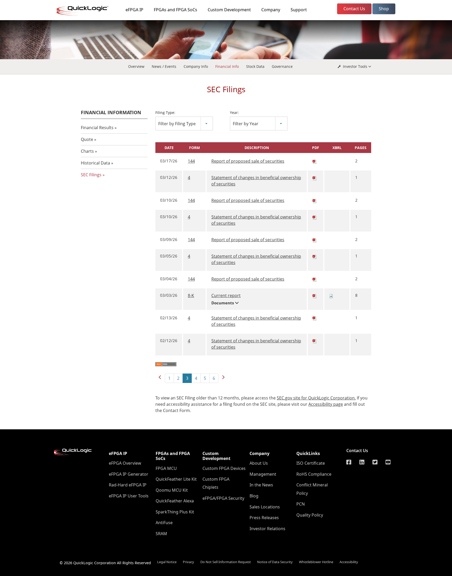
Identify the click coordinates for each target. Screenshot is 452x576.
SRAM (161, 533)
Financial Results (97, 127)
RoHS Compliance (313, 474)
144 (191, 161)
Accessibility (349, 561)
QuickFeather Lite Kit (176, 479)
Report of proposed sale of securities (247, 161)
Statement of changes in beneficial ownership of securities (256, 181)
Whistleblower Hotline (316, 561)
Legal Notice (167, 561)
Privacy (188, 561)
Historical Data (95, 163)
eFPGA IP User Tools (129, 496)
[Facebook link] (348, 462)
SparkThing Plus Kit (175, 512)
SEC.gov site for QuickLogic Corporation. (316, 398)
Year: (234, 112)
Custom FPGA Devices (224, 468)
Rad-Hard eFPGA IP (127, 485)
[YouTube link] (388, 462)
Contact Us (357, 450)
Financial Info (227, 66)
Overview (136, 66)
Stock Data (255, 66)
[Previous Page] (160, 377)
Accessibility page (325, 404)
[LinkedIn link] (361, 462)
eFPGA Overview (125, 463)
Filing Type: (165, 112)
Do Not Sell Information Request (225, 561)
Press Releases (264, 517)
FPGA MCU (166, 468)
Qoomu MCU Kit (172, 490)
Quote (87, 139)
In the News (261, 485)
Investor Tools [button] (355, 66)
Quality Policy (309, 515)
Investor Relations (267, 528)
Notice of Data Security (275, 561)
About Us (259, 463)
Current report (226, 295)
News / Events (164, 66)
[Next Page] (223, 377)
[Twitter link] (374, 462)
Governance (282, 66)
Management (263, 474)
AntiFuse (164, 522)
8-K (191, 295)
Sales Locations (265, 507)
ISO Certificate (310, 463)
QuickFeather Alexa (175, 501)
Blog (254, 496)
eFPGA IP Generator (128, 474)
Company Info (196, 66)
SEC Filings (91, 175)
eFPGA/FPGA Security (223, 498)
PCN (300, 504)
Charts (87, 151)
